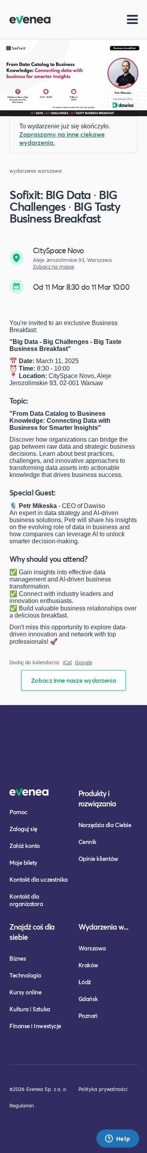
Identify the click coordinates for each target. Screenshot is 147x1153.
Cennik (87, 842)
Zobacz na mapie (53, 267)
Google (83, 662)
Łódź (84, 982)
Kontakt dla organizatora (26, 900)
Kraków (88, 965)
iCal (67, 662)
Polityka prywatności (102, 1089)
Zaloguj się (23, 829)
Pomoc (18, 812)
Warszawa (92, 948)
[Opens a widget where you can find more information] (117, 1139)
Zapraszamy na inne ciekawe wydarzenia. (62, 138)
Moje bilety (23, 862)
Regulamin (21, 1105)
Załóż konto (24, 846)
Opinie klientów (98, 858)
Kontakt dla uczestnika (38, 879)
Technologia (25, 975)
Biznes (17, 958)
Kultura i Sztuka (29, 1009)
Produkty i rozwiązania (97, 798)
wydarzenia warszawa (35, 171)
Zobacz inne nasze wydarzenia (73, 680)
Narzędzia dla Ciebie (104, 825)
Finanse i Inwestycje (35, 1026)
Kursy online (25, 992)
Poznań (88, 1016)
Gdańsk (88, 999)
